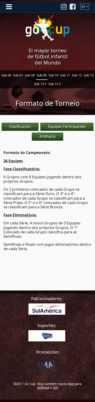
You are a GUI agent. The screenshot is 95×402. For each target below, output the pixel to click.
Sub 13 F (40, 84)
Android (43, 387)
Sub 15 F (54, 84)
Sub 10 (53, 75)
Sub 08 (30, 75)
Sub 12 (77, 75)
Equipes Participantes (67, 126)
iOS (55, 387)
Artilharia (47, 136)
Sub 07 (18, 75)
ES (83, 6)
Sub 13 (89, 75)
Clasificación (20, 126)
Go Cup (47, 28)
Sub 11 (65, 75)
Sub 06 (6, 75)
